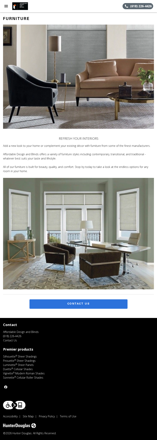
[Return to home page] (23, 6)
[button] (6, 6)
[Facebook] (5, 387)
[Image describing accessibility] (14, 405)
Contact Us (78, 304)
